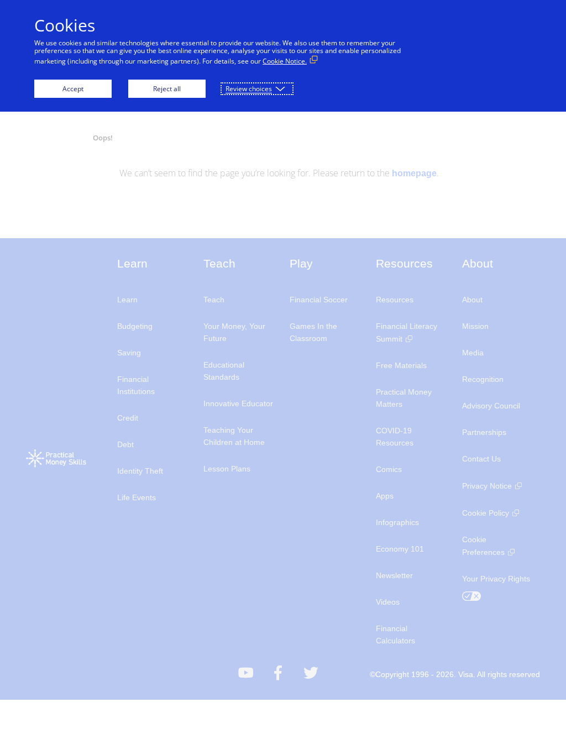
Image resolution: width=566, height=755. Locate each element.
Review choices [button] (249, 88)
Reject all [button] (167, 88)
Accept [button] (72, 88)
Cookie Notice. (285, 61)
